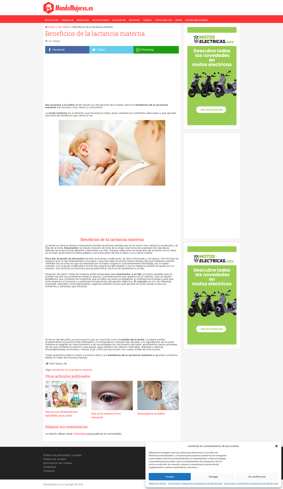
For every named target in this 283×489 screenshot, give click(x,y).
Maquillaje (67, 20)
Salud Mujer (119, 20)
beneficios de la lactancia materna (72, 369)
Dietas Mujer (51, 20)
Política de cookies (157, 483)
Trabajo (147, 20)
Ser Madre (134, 20)
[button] (276, 446)
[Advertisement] (112, 79)
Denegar (213, 476)
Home (51, 27)
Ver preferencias (257, 476)
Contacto (49, 470)
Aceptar (170, 476)
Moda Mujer (83, 20)
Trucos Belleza (163, 20)
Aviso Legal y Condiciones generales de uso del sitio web (195, 483)
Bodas (178, 20)
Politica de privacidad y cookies (62, 455)
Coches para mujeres (196, 20)
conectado (80, 433)
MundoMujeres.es (53, 484)
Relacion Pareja (100, 20)
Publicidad (49, 467)
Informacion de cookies (57, 463)
